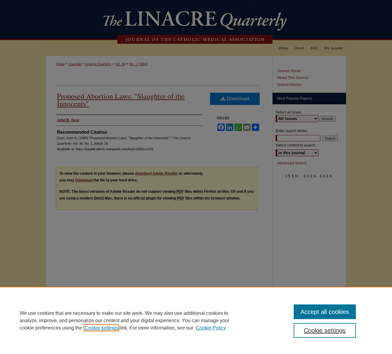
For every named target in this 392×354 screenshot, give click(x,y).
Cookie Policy (211, 327)
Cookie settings (101, 327)
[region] (196, 320)
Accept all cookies (324, 311)
